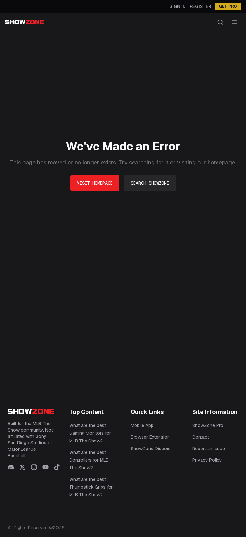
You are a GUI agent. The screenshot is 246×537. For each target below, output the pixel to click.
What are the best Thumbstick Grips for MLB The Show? (91, 487)
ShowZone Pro (207, 425)
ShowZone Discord (151, 448)
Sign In (177, 6)
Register (200, 6)
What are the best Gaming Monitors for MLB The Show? (90, 433)
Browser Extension (150, 437)
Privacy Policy (207, 460)
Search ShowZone (150, 183)
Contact (200, 437)
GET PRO (228, 6)
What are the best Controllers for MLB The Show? (89, 460)
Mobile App (142, 425)
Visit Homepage (95, 183)
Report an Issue (208, 448)
